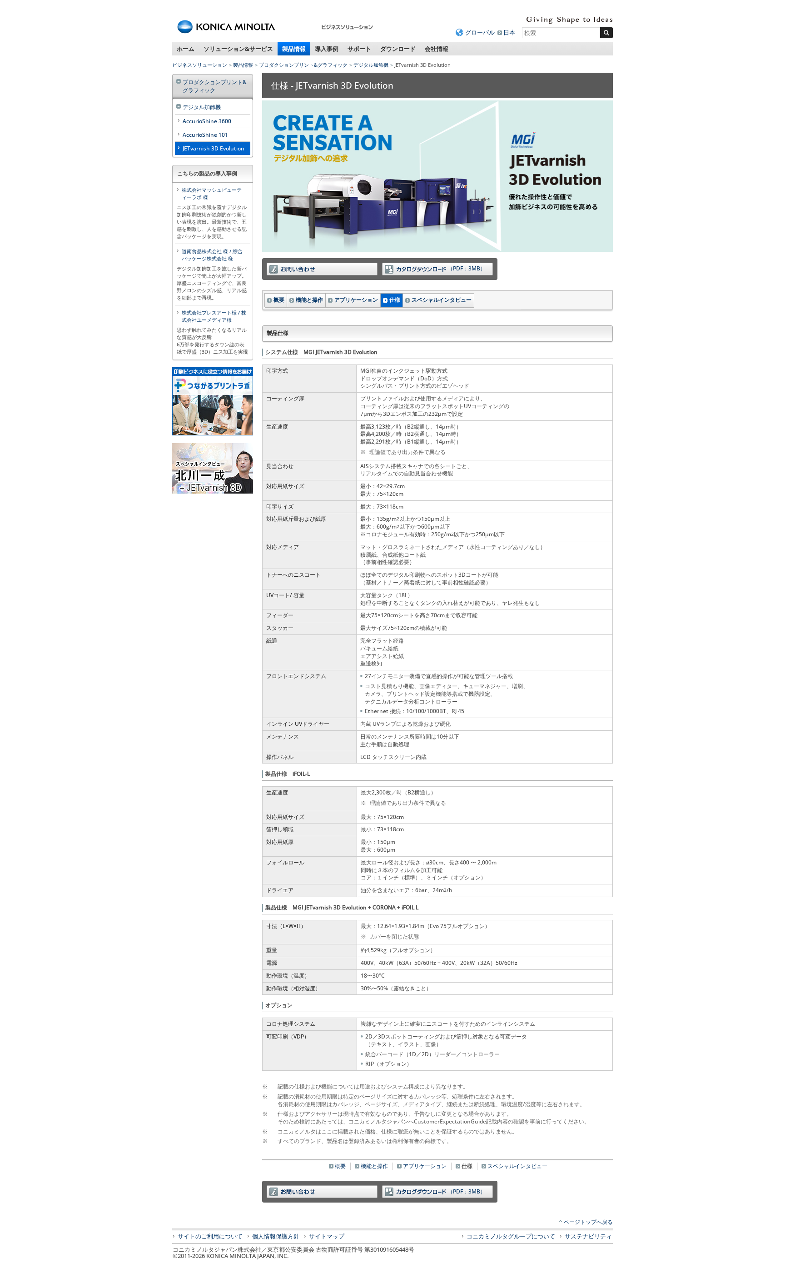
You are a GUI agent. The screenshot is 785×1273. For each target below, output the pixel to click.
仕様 (394, 300)
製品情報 (294, 49)
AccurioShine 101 (205, 135)
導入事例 (326, 49)
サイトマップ (326, 1236)
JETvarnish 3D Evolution (213, 148)
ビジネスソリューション (199, 64)
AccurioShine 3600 (207, 121)
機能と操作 (309, 300)
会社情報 (436, 49)
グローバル (480, 32)
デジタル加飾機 (370, 64)
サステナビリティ (588, 1236)
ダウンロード (398, 49)
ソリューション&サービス (238, 49)
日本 (509, 32)
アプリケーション (356, 300)
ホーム (185, 49)
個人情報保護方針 (275, 1236)
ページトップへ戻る (588, 1222)
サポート (359, 49)
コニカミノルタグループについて (511, 1236)
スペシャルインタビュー (442, 300)
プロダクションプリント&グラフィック (303, 64)
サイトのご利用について (210, 1236)
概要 (278, 300)
